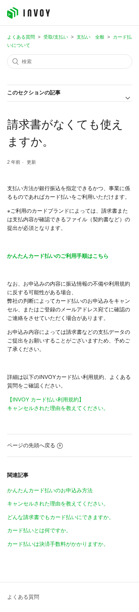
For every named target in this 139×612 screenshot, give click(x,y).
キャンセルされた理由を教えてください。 (58, 408)
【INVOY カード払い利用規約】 (45, 399)
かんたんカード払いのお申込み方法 (50, 490)
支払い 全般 (90, 37)
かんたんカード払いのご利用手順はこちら (58, 256)
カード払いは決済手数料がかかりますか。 (58, 544)
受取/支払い (55, 37)
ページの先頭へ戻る (31, 445)
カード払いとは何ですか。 (39, 530)
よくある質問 (21, 37)
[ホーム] (28, 17)
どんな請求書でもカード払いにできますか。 (60, 517)
